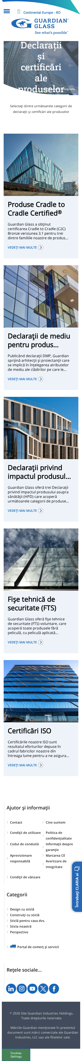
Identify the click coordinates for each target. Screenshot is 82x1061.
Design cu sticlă (22, 909)
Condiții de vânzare (25, 877)
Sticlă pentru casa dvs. (27, 920)
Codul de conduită (24, 844)
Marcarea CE (55, 855)
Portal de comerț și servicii (38, 947)
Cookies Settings (16, 1054)
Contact (16, 822)
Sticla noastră (20, 926)
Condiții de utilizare (25, 832)
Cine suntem (55, 822)
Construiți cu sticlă (24, 915)
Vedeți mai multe (22, 247)
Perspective (19, 932)
